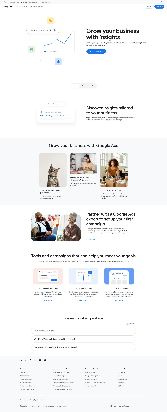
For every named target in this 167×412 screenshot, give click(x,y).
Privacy (58, 406)
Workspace (121, 372)
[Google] (23, 406)
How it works (23, 6)
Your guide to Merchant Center (63, 383)
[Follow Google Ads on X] (35, 360)
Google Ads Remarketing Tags (95, 383)
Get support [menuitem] (46, 2)
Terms (65, 406)
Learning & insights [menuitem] (34, 2)
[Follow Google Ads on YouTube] (40, 360)
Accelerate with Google (61, 372)
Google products (48, 406)
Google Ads (24, 372)
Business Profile (25, 383)
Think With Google (59, 376)
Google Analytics (26, 386)
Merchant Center (26, 379)
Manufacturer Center (27, 389)
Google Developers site (93, 376)
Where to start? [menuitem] (14, 2)
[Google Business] (4, 2)
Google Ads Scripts (91, 379)
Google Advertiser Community (63, 389)
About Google (35, 406)
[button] (83, 330)
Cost (30, 6)
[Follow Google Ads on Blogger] (30, 360)
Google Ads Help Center (61, 379)
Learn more (48, 300)
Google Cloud (122, 379)
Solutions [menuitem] (24, 2)
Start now (159, 7)
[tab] (75, 86)
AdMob (120, 386)
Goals (16, 6)
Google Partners (90, 372)
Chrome (120, 376)
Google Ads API (90, 386)
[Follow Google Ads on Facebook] (45, 360)
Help (114, 406)
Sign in (148, 7)
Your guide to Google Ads (61, 386)
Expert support (38, 6)
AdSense (121, 383)
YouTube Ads (24, 376)
